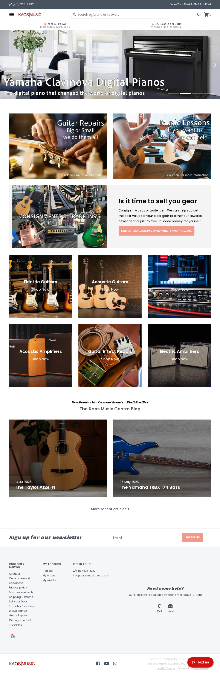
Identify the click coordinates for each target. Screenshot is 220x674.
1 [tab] (173, 93)
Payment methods (21, 592)
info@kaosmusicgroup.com (91, 575)
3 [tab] (197, 93)
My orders (49, 575)
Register (48, 571)
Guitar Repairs (18, 615)
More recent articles (109, 509)
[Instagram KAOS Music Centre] (115, 664)
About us (15, 574)
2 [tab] (185, 93)
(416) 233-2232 (85, 571)
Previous (14, 65)
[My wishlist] (199, 15)
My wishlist (50, 580)
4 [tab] (209, 93)
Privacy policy (18, 587)
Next (206, 65)
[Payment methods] (13, 637)
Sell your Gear (18, 601)
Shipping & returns (21, 597)
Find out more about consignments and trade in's (156, 231)
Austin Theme (166, 668)
